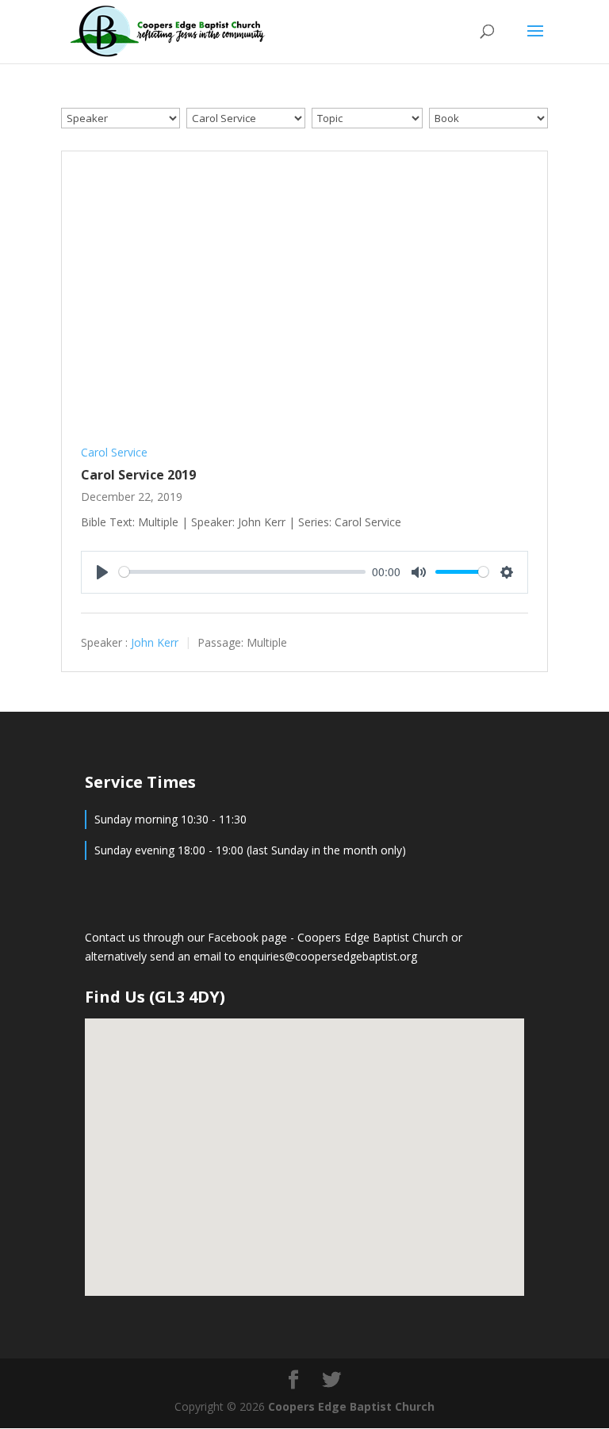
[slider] (242, 571)
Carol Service (114, 452)
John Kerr (154, 642)
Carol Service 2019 (138, 474)
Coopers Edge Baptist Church (374, 937)
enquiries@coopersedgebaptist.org (328, 956)
